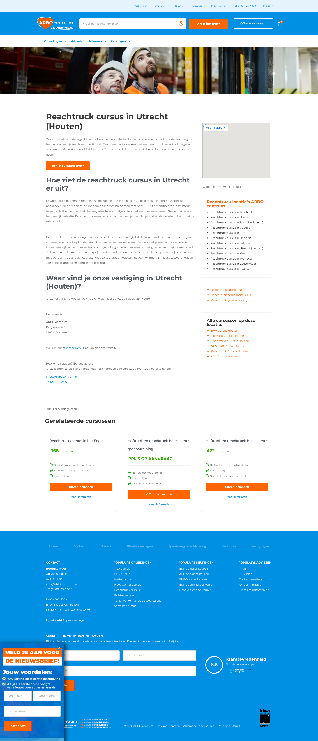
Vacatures (229, 546)
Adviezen (95, 41)
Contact (79, 546)
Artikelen (77, 41)
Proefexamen (218, 5)
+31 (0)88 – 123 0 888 (245, 5)
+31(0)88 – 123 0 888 (59, 381)
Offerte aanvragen (159, 494)
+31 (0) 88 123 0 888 (59, 589)
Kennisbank (197, 5)
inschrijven (73, 348)
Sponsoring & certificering (187, 546)
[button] (59, 647)
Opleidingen (53, 41)
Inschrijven (18, 725)
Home (53, 546)
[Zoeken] (181, 23)
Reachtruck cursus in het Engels (78, 441)
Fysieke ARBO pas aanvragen (66, 620)
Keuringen (118, 41)
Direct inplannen (81, 487)
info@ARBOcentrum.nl (62, 376)
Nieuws (179, 5)
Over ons (160, 5)
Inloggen (268, 5)
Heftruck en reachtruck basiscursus (237, 441)
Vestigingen (140, 5)
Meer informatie (81, 497)
